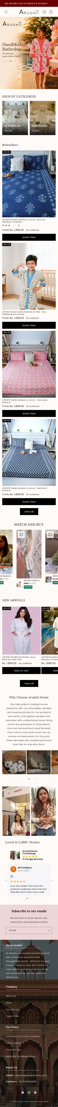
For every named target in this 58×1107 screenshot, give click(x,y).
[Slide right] (35, 779)
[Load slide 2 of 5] (47, 83)
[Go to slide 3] (31, 898)
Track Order (12, 1016)
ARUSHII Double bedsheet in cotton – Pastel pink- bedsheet (25, 401)
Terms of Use (13, 1049)
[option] (29, 559)
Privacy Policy (13, 1043)
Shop (8, 1002)
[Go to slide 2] (29, 898)
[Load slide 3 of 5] (49, 83)
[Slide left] (22, 779)
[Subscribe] (48, 930)
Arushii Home (24, 1101)
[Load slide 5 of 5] (52, 83)
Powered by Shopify (39, 1101)
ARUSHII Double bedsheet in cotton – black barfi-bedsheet (25, 489)
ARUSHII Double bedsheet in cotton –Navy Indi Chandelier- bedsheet (23, 220)
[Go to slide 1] (27, 898)
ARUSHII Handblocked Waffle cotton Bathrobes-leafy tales (19, 658)
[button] (6, 12)
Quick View (29, 237)
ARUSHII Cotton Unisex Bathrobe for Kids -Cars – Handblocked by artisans (24, 313)
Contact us (12, 1009)
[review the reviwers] (11, 876)
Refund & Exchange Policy (20, 1056)
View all (29, 511)
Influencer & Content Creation (23, 1036)
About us (11, 995)
